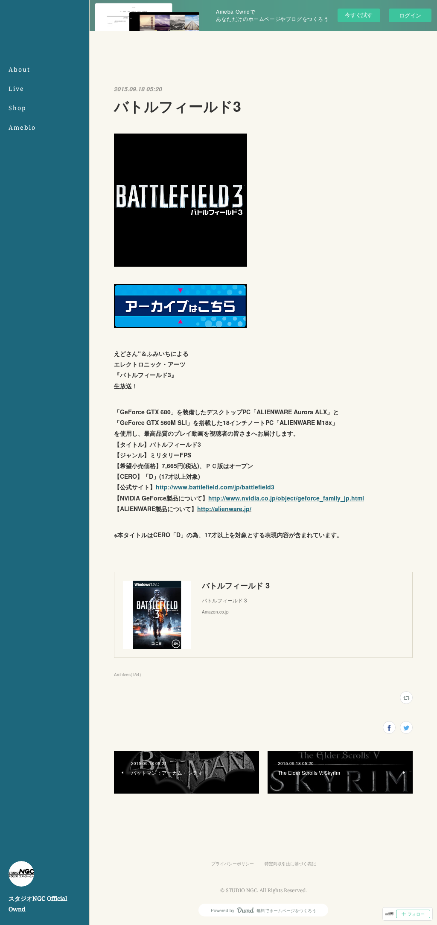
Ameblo (22, 127)
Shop (17, 108)
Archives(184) (127, 675)
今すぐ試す (359, 15)
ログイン (410, 15)
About (19, 69)
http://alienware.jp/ (224, 508)
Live (16, 88)
